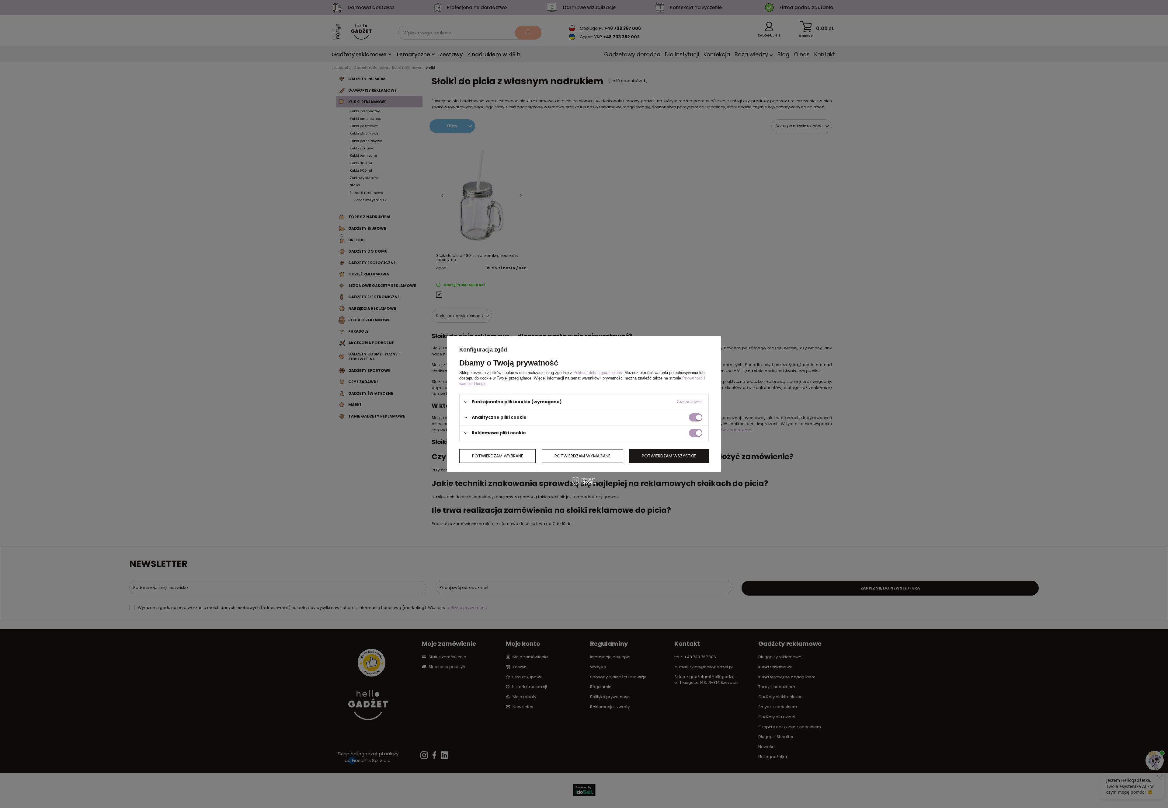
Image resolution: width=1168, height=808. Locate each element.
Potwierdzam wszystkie (669, 456)
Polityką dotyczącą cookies (597, 372)
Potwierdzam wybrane (497, 456)
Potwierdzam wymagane (582, 456)
